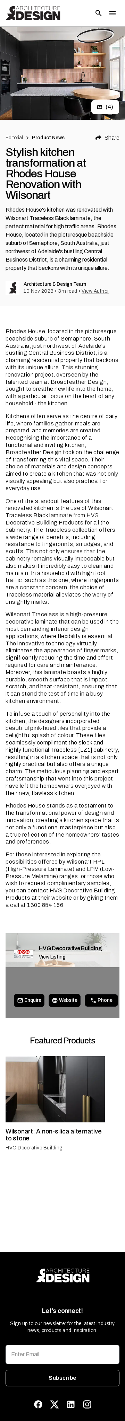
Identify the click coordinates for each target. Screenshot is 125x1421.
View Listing (52, 957)
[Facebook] (38, 1404)
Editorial (14, 137)
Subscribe (62, 1378)
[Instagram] (87, 1404)
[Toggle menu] (112, 13)
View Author (95, 291)
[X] (54, 1404)
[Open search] (99, 13)
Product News (48, 137)
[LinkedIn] (71, 1404)
